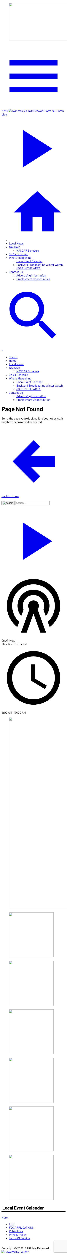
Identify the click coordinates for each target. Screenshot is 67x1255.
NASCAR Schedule (27, 250)
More (4, 1217)
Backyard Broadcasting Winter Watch (39, 264)
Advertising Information (31, 275)
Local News (16, 243)
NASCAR (14, 247)
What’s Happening (20, 257)
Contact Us (16, 272)
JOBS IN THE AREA (28, 268)
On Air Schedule (18, 254)
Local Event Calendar (29, 261)
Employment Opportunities (33, 279)
